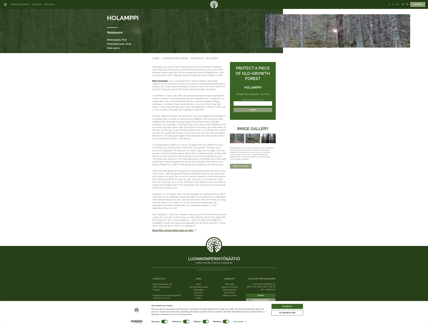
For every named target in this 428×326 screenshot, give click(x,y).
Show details (238, 322)
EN (397, 4)
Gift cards (229, 284)
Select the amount (253, 100)
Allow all (287, 306)
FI (389, 4)
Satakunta (115, 32)
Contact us (159, 279)
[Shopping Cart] (407, 4)
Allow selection (287, 313)
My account (229, 292)
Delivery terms (229, 295)
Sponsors (198, 292)
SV (393, 4)
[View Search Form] (403, 4)
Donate (252, 110)
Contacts (198, 295)
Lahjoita (418, 4)
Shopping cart (229, 290)
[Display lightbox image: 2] (253, 138)
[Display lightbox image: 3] (268, 138)
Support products (229, 287)
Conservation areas (19, 4)
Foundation (49, 4)
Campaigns (36, 4)
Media (198, 298)
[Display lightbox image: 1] (237, 138)
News (198, 284)
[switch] (186, 321)
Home (155, 58)
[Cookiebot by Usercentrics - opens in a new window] (136, 321)
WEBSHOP (229, 279)
